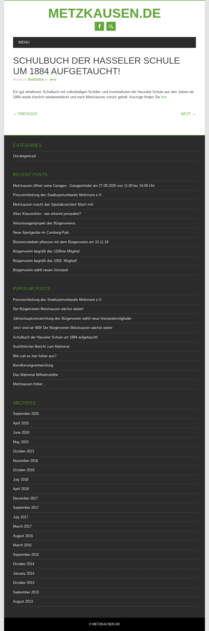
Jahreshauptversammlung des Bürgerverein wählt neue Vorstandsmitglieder (72, 318)
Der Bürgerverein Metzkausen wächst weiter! (48, 309)
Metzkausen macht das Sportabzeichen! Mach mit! (53, 204)
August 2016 (23, 536)
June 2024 (21, 432)
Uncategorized (24, 156)
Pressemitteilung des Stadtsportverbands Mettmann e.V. (57, 195)
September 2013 (26, 592)
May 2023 (21, 442)
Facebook (99, 26)
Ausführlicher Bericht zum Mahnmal (41, 346)
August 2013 (23, 601)
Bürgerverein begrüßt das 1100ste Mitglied (46, 251)
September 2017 (26, 508)
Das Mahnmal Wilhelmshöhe (35, 375)
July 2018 (20, 480)
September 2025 (26, 414)
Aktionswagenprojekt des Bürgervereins (44, 223)
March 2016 (22, 545)
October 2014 (23, 564)
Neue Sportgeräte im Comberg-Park (41, 232)
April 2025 (21, 423)
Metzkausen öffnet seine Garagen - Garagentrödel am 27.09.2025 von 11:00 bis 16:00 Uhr (84, 186)
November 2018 (25, 461)
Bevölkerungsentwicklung (33, 365)
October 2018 (23, 470)
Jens (53, 79)
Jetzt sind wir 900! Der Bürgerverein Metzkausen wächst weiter (62, 328)
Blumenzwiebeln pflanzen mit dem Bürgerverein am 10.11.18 (60, 242)
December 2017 (25, 498)
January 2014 (23, 573)
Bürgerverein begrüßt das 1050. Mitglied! (45, 261)
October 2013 (23, 583)
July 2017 (20, 517)
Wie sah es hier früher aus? (34, 356)
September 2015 (26, 555)
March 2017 (22, 526)
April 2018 (21, 489)
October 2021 (23, 451)
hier (164, 97)
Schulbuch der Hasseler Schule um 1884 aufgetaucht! (55, 337)
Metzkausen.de (104, 13)
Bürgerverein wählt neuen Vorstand (40, 270)
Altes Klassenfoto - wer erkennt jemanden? (47, 214)
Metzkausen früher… (29, 384)
